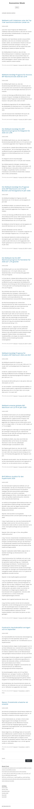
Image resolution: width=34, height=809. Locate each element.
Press (3, 692)
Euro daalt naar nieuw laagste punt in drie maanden (14, 771)
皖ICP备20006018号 (6, 806)
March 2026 (4, 787)
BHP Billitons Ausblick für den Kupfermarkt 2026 (13, 477)
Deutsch (15, 65)
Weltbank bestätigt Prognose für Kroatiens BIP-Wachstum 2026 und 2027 (16, 354)
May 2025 (4, 795)
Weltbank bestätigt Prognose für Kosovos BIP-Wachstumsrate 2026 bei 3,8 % (17, 76)
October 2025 (5, 793)
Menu (17, 7)
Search (3, 758)
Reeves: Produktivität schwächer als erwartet (15, 703)
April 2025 (4, 797)
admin (29, 65)
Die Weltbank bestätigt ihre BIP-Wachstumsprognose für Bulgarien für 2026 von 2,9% (16, 131)
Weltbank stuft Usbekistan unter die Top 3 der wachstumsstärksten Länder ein (16, 21)
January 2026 (5, 789)
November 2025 (5, 791)
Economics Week (17, 3)
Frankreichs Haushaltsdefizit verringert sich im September (16, 628)
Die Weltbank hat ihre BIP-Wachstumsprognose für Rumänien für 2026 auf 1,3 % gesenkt (16, 260)
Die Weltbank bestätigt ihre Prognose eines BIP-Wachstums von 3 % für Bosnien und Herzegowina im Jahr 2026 (16, 189)
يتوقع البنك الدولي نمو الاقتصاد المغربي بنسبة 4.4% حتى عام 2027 (16, 777)
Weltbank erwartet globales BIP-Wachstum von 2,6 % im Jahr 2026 (14, 406)
